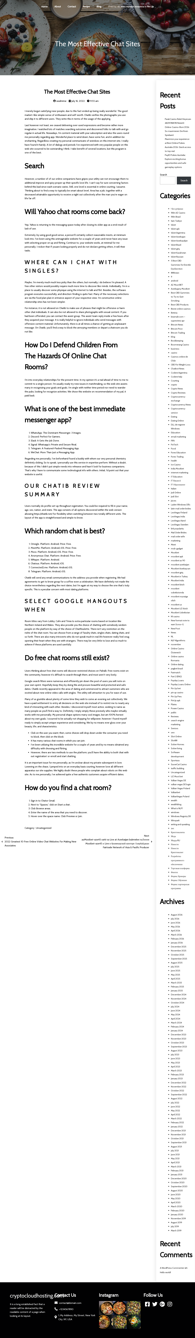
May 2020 (175, 1198)
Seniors (174, 728)
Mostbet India (177, 580)
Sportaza (175, 760)
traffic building (177, 768)
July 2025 (175, 966)
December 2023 (178, 1034)
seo (173, 732)
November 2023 (178, 1038)
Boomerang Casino (180, 344)
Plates (174, 704)
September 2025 (179, 958)
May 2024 (175, 1014)
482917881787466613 (174, 123)
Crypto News (177, 388)
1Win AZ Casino (178, 212)
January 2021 (176, 1174)
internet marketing (179, 472)
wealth (174, 800)
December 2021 (178, 1130)
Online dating (177, 664)
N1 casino (175, 616)
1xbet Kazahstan (178, 252)
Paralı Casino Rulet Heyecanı (178, 119)
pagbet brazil (177, 668)
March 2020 (176, 1206)
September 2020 (179, 1186)
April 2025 (175, 978)
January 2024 (177, 1030)
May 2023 (175, 1062)
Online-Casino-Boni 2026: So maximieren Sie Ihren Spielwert (177, 131)
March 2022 (176, 1118)
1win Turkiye (176, 220)
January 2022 (177, 1126)
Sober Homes (177, 744)
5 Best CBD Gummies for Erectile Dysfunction (181, 264)
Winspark (175, 820)
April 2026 (175, 930)
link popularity (177, 528)
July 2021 (175, 1150)
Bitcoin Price (177, 328)
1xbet (173, 224)
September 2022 (179, 1094)
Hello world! (165, 1272)
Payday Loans (177, 680)
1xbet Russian (177, 256)
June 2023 (175, 1058)
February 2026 (177, 938)
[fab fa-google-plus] (162, 1304)
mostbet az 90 (178, 560)
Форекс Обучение (179, 880)
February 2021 (177, 1170)
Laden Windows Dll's (180, 504)
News (173, 632)
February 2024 (177, 1026)
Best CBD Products (180, 304)
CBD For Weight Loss (180, 364)
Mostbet (175, 552)
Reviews (175, 716)
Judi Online (176, 492)
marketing (175, 540)
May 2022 (175, 1110)
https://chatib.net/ (43, 513)
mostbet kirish (177, 584)
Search (163, 174)
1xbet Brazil (176, 244)
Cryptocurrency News (181, 404)
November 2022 (178, 1086)
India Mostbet (177, 468)
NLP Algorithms (178, 640)
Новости (175, 844)
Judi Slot (175, 496)
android (174, 280)
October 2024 (177, 1002)
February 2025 (177, 986)
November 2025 (178, 950)
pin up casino (177, 692)
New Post (175, 628)
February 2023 (177, 1074)
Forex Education (178, 452)
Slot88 (174, 740)
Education (175, 432)
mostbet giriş (177, 572)
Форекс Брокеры (178, 876)
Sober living (176, 748)
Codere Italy (176, 376)
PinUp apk (175, 700)
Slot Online (176, 736)
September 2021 (178, 1142)
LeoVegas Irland (178, 520)
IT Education (177, 476)
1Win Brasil (176, 216)
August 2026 (177, 914)
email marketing (178, 436)
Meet (173, 544)
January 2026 (177, 942)
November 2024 (178, 998)
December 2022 (178, 1082)
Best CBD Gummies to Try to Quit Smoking (180, 296)
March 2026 (176, 934)
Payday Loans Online (181, 684)
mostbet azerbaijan (180, 564)
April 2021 (175, 1162)
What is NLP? (177, 808)
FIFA (173, 440)
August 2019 (176, 1222)
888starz (175, 272)
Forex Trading (177, 456)
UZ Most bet (177, 776)
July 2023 (175, 1054)
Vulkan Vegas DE (178, 780)
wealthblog (176, 804)
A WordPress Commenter (172, 1268)
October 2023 (177, 1042)
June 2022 (175, 1106)
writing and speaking (180, 824)
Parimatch (175, 672)
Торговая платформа (180, 868)
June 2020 (176, 1194)
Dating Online (177, 420)
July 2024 (175, 1006)
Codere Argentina (179, 372)
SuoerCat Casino (179, 764)
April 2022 (175, 1114)
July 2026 (175, 918)
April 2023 (175, 1066)
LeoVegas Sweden (179, 524)
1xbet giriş (175, 248)
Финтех (174, 872)
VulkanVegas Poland (180, 796)
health (174, 460)
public (173, 712)
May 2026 (175, 926)
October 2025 (177, 954)
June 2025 (175, 970)
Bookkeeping (177, 340)
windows (175, 812)
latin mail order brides (181, 508)
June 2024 (175, 1010)
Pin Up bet (176, 688)
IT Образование (178, 484)
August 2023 (176, 1050)
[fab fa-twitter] (154, 1304)
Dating (174, 416)
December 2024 (178, 994)
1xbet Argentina (178, 232)
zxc (172, 828)
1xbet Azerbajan (178, 236)
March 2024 (176, 1022)
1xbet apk (175, 228)
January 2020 (177, 1214)
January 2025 (177, 990)
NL (172, 636)
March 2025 (176, 982)
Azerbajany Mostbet (180, 288)
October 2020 (177, 1182)
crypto (174, 384)
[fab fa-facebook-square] (147, 1304)
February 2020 (177, 1210)
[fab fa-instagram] (169, 1304)
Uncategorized (43, 828)
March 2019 (176, 1230)
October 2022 (177, 1090)
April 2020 (176, 1202)
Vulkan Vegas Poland (180, 788)
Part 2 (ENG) (176, 676)
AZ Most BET (177, 284)
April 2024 (175, 1018)
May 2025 (175, 974)
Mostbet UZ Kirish (179, 608)
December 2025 (178, 946)
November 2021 (178, 1134)
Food (173, 448)
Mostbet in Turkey (179, 576)
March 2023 (176, 1070)
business (175, 348)
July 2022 (175, 1102)
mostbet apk (177, 556)
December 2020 (179, 1178)
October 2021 (177, 1138)
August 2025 (177, 962)
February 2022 (177, 1122)
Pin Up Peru (176, 696)
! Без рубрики (177, 208)
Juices (173, 500)
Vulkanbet (175, 792)
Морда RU (175, 840)
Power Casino (177, 708)
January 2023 (177, 1078)
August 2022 (176, 1098)
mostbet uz (176, 604)
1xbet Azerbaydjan (179, 240)
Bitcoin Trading (178, 332)
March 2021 (176, 1166)
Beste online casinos (181, 308)
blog (173, 336)
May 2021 (175, 1158)
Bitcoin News (177, 324)
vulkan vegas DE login (181, 784)
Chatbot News (177, 368)
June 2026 (175, 922)
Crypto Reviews (178, 392)
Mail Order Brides (179, 532)
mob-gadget (177, 548)
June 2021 (175, 1154)
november (176, 644)
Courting (175, 380)
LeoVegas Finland (179, 512)
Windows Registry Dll (181, 816)
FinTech (174, 444)
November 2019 (178, 1218)
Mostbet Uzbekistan (180, 612)
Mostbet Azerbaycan (180, 568)
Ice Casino (176, 464)
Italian (173, 488)
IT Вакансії (176, 480)
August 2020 (177, 1190)
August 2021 (176, 1146)
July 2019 (175, 1226)
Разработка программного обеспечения (177, 860)
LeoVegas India (178, 516)
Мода (173, 836)
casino (174, 352)
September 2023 (179, 1046)
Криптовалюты (178, 832)
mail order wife (178, 536)
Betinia (174, 312)
